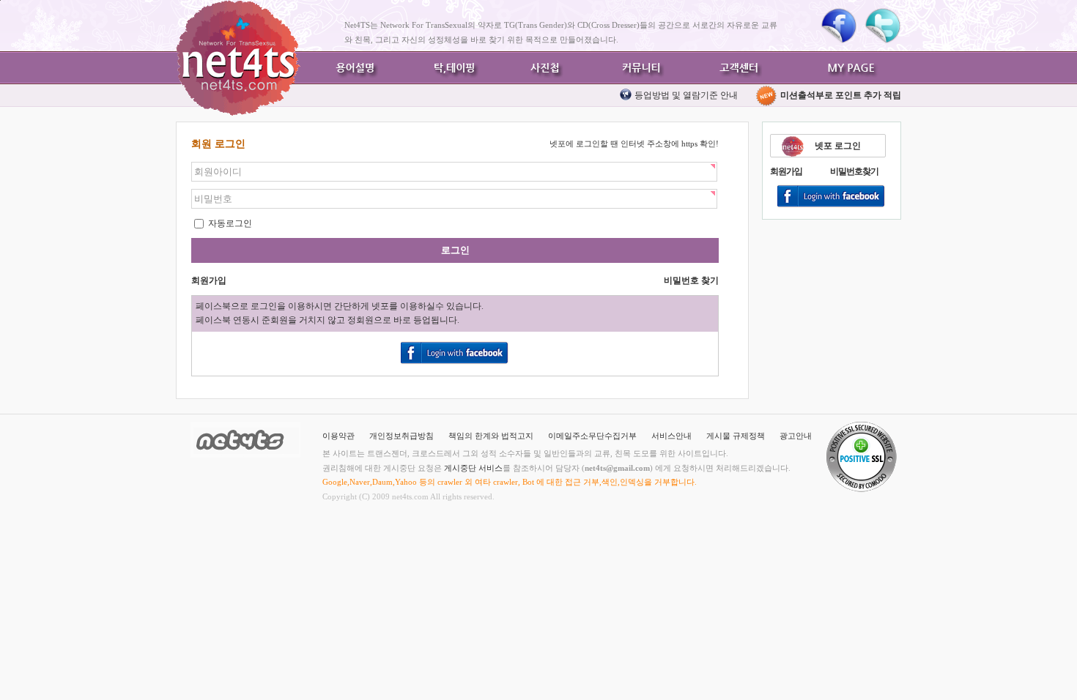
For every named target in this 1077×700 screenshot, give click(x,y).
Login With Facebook (831, 197)
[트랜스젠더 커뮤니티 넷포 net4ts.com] (238, 58)
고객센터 (736, 67)
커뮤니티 (641, 67)
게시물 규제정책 (735, 435)
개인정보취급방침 (401, 435)
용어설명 (355, 67)
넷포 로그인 (838, 146)
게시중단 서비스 (473, 467)
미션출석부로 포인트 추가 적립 (839, 95)
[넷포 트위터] (883, 25)
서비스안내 (671, 435)
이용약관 (338, 435)
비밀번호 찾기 (691, 280)
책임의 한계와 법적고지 (490, 435)
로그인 (455, 250)
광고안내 (796, 435)
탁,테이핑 (450, 67)
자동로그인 (229, 223)
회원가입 (786, 171)
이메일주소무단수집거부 (592, 435)
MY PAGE (853, 67)
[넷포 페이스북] (839, 25)
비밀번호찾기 (854, 171)
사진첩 (545, 67)
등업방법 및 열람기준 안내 (686, 95)
